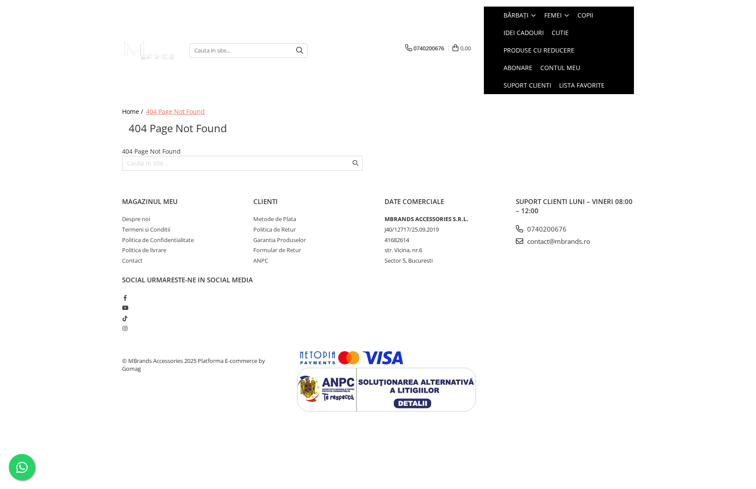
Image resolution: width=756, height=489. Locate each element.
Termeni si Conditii (146, 229)
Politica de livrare (144, 250)
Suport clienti (527, 85)
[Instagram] (125, 328)
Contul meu (560, 67)
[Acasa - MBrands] (149, 50)
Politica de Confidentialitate (158, 240)
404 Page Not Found (175, 111)
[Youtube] (125, 308)
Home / (133, 111)
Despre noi (136, 219)
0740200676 (546, 229)
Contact (132, 260)
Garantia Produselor (279, 240)
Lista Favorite (582, 85)
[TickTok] (125, 318)
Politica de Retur (274, 229)
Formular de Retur (277, 250)
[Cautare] (300, 50)
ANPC (260, 260)
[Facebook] (125, 298)
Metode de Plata (274, 219)
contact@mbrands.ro (557, 241)
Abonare (518, 67)
